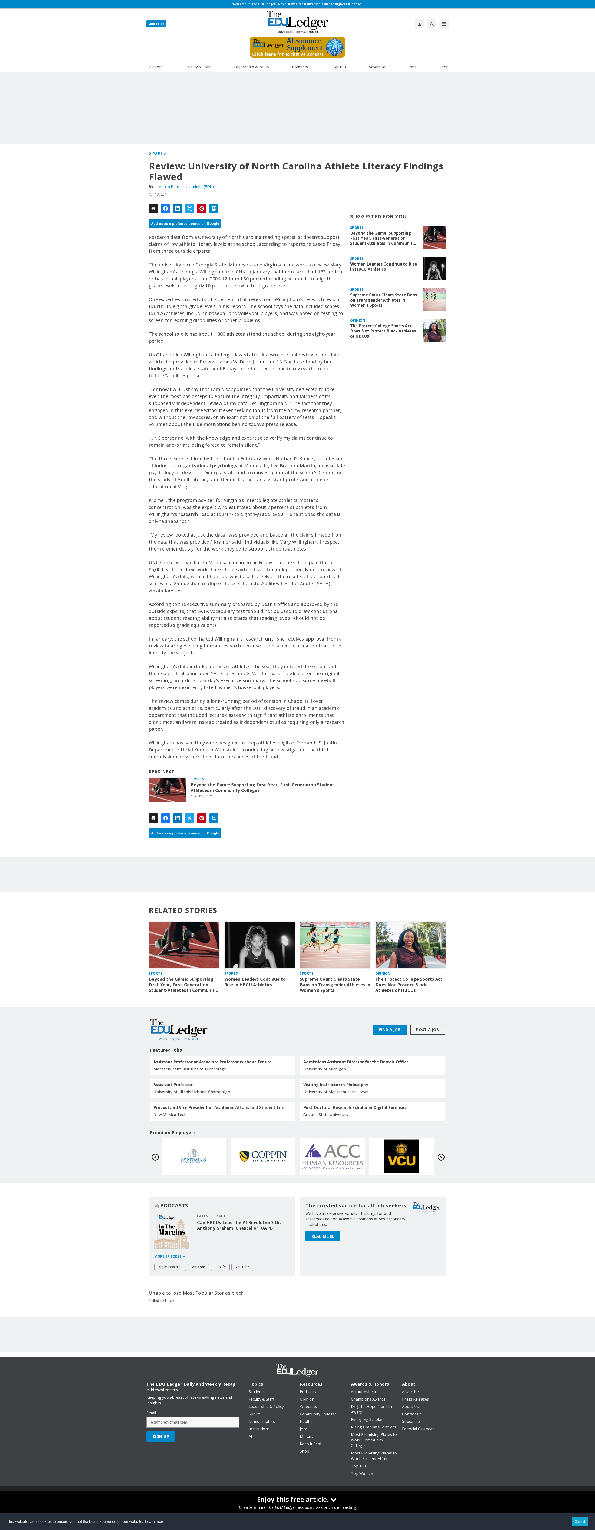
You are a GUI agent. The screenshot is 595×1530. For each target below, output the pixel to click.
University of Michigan (324, 1069)
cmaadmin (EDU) (199, 186)
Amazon (198, 1266)
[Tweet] (189, 208)
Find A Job (389, 1029)
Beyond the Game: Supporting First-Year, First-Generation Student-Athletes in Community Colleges (263, 787)
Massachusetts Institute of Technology (189, 1069)
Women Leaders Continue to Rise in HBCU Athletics (383, 267)
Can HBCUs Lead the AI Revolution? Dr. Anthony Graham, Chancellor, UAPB (239, 1225)
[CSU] (401, 1156)
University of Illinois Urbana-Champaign (191, 1091)
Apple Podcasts (170, 1266)
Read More (323, 1236)
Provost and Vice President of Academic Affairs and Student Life (218, 1107)
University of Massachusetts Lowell (336, 1091)
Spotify (220, 1266)
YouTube (242, 1266)
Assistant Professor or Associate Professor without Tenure (212, 1062)
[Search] (431, 23)
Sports (157, 153)
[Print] (153, 208)
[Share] (165, 208)
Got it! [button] (580, 1521)
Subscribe (156, 24)
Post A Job (427, 1029)
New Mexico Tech (169, 1114)
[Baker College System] (194, 1156)
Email (151, 1413)
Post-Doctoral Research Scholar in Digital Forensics (355, 1107)
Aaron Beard (170, 186)
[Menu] (444, 23)
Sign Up (161, 1436)
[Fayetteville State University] (332, 1156)
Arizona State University (326, 1114)
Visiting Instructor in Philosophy (335, 1084)
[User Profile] (419, 23)
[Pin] (201, 208)
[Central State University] (263, 1156)
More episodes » (169, 1256)
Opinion (357, 320)
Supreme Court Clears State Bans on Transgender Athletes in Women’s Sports (383, 300)
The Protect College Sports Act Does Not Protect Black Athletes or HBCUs (383, 331)
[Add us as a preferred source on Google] (213, 208)
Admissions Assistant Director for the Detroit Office (356, 1062)
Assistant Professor (173, 1084)
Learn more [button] (155, 1521)
